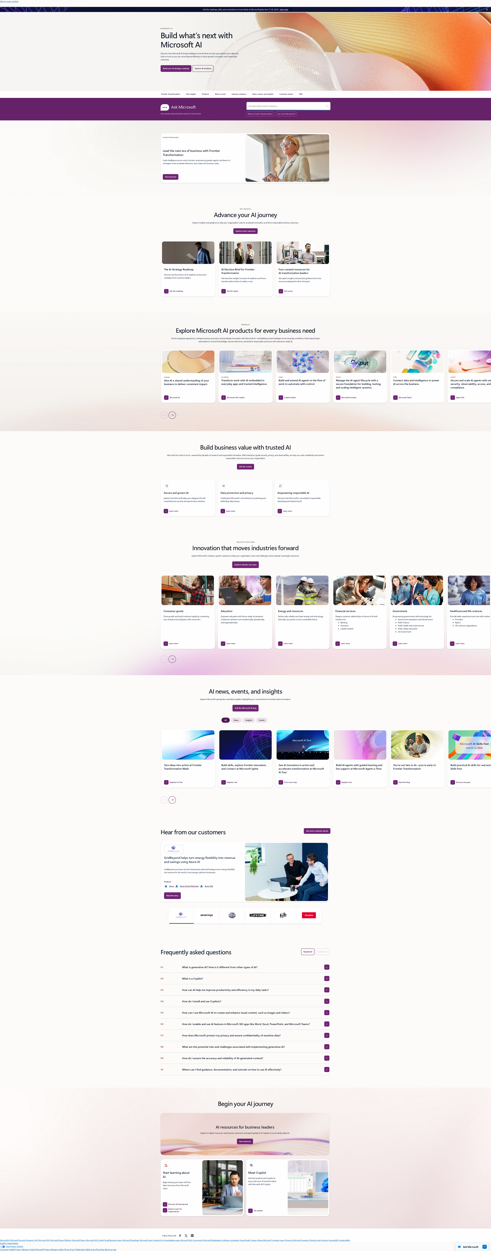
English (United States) (9, 1243)
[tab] (225, 720)
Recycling (100, 1249)
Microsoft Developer (130, 1240)
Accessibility (334, 1240)
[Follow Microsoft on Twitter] (186, 1236)
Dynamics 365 (32, 1240)
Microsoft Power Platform (60, 1240)
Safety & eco (90, 1249)
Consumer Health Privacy (10, 1249)
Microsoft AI (5, 1240)
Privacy (47, 1249)
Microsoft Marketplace (212, 1240)
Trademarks (80, 1249)
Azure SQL (209, 886)
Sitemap (24, 1249)
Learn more (284, 9)
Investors (305, 1240)
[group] (245, 158)
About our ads (110, 1249)
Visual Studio (244, 1240)
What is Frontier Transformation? (260, 114)
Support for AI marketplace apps (166, 1240)
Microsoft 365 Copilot (95, 1240)
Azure (171, 886)
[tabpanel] (245, 766)
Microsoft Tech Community (191, 1240)
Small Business (110, 1240)
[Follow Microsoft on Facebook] (180, 1236)
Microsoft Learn (146, 1240)
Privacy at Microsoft (293, 1240)
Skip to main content (9, 1)
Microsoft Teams (79, 1240)
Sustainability (344, 1240)
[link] (170, 95)
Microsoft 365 (44, 1240)
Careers (254, 1240)
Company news (277, 1240)
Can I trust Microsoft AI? (286, 114)
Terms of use (69, 1249)
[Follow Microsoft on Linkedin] (192, 1236)
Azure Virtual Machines (189, 886)
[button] (181, 915)
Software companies (230, 1240)
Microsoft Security (17, 1240)
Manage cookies (57, 1249)
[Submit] (327, 106)
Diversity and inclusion (318, 1240)
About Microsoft (264, 1240)
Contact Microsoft (36, 1249)
